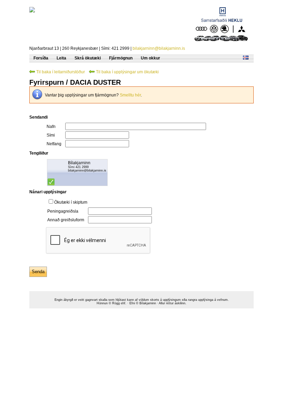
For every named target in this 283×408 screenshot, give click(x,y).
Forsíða (40, 58)
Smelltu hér (130, 95)
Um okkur (150, 58)
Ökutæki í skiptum (70, 202)
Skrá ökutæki (88, 58)
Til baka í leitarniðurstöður (60, 71)
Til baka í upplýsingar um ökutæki (127, 71)
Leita (61, 58)
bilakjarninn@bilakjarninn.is (159, 48)
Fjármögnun (121, 58)
